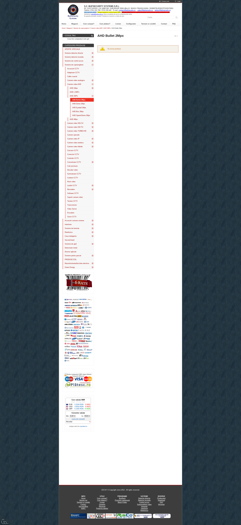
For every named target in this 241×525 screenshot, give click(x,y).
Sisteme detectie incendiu (74, 57)
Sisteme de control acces (74, 61)
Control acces (144, 502)
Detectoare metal (71, 248)
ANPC (83, 508)
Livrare (102, 502)
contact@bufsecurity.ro (127, 10)
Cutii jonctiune (72, 166)
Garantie (102, 504)
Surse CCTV (71, 217)
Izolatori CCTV (72, 178)
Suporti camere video (75, 197)
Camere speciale (73, 135)
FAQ (161, 502)
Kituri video (71, 182)
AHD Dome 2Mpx (78, 104)
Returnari (102, 506)
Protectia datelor (102, 508)
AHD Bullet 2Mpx (78, 100)
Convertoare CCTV (74, 162)
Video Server (72, 209)
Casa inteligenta (70, 236)
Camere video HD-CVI (75, 123)
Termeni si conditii (83, 502)
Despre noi (83, 500)
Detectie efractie (144, 498)
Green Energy (70, 267)
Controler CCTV (73, 158)
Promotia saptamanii (122, 500)
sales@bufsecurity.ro (145, 10)
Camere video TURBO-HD (76, 131)
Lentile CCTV (72, 185)
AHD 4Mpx (74, 119)
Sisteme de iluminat (72, 228)
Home (63, 28)
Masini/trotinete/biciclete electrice (77, 263)
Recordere (71, 189)
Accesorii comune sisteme (74, 220)
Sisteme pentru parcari (73, 256)
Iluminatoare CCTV (74, 174)
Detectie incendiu (144, 500)
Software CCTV (73, 193)
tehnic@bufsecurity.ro (163, 10)
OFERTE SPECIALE (72, 49)
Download (161, 500)
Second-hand (69, 240)
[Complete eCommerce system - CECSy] (5, 520)
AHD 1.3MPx (74, 92)
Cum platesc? (102, 500)
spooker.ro (83, 426)
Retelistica (68, 232)
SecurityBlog (83, 506)
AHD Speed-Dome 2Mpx (81, 115)
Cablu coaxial (72, 76)
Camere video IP (73, 139)
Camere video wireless (75, 143)
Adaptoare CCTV (73, 72)
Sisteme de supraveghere (81, 28)
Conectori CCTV (73, 154)
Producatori (161, 498)
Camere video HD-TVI (75, 127)
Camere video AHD (96, 28)
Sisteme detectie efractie (74, 53)
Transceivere (72, 205)
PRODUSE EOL (71, 259)
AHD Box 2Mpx (78, 111)
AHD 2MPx (107, 28)
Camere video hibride (75, 146)
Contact (83, 504)
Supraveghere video (144, 504)
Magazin (69, 28)
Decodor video (72, 170)
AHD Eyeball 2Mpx (79, 108)
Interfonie (68, 224)
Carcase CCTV (72, 150)
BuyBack (122, 498)
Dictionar (161, 504)
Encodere (70, 213)
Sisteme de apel (71, 244)
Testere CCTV (72, 201)
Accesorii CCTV (73, 69)
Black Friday (122, 502)
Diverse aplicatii (70, 252)
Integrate (144, 506)
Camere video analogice (76, 80)
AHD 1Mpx (74, 88)
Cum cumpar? (102, 498)
